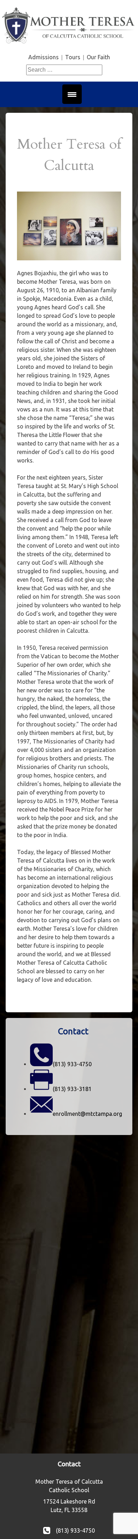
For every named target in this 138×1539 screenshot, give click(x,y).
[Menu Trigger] (72, 94)
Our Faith (98, 57)
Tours (72, 57)
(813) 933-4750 (72, 1064)
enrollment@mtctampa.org (87, 1114)
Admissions (43, 57)
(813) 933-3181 (72, 1089)
